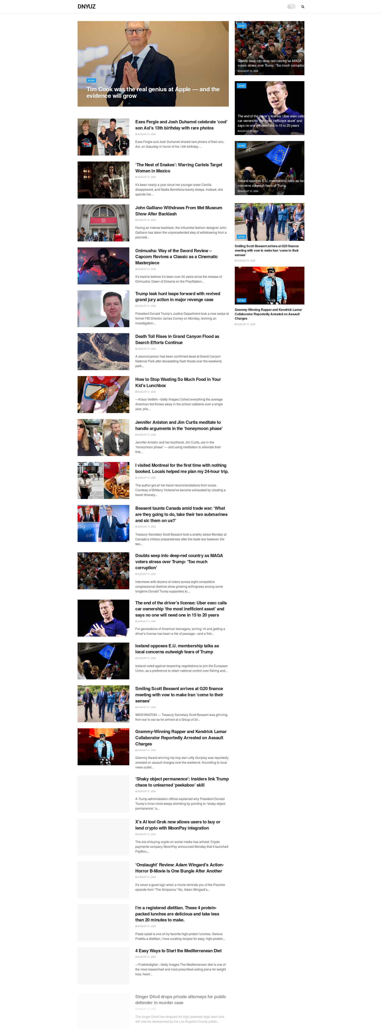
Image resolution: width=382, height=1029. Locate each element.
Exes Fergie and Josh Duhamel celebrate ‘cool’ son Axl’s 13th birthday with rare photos (181, 124)
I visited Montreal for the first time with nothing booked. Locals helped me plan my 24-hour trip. (182, 468)
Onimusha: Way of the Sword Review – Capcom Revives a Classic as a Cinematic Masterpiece (176, 256)
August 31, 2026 (97, 103)
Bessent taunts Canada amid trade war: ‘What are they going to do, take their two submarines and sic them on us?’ (181, 514)
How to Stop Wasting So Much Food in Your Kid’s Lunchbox (178, 382)
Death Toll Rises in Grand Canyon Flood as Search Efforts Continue (177, 339)
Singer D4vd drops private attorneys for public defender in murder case (180, 996)
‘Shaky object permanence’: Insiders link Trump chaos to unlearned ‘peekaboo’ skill (182, 781)
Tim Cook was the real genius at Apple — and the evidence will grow (153, 92)
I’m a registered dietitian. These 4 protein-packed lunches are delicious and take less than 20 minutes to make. (177, 913)
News (91, 80)
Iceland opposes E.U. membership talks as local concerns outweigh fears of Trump (177, 648)
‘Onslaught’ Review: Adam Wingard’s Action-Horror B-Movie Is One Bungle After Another (179, 867)
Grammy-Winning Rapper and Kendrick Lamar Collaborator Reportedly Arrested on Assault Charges (181, 737)
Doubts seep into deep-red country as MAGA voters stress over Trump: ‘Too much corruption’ (179, 561)
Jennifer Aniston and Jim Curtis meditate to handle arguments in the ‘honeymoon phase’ (179, 425)
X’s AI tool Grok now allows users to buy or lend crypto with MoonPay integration (177, 824)
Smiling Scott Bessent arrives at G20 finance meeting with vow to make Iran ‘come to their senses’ (179, 694)
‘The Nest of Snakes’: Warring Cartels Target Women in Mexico (178, 167)
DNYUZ (87, 7)
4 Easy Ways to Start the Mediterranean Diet (178, 950)
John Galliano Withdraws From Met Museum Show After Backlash (178, 210)
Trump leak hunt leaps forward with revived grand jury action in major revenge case (177, 296)
